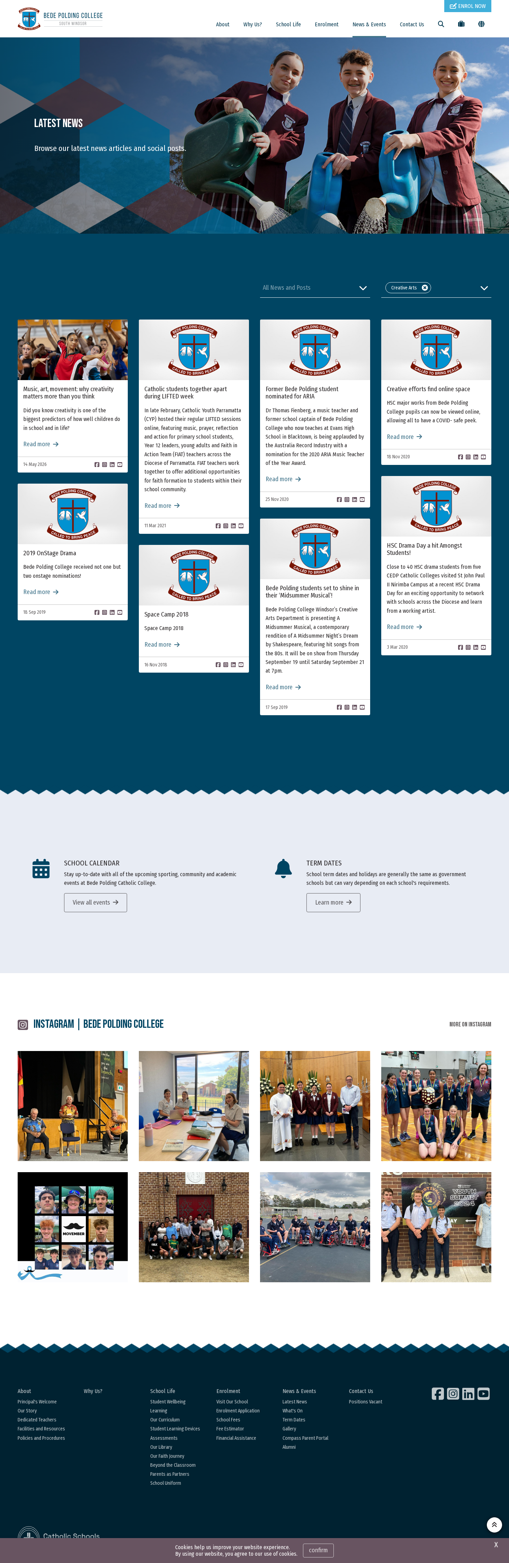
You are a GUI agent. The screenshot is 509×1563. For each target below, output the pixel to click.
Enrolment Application (238, 1411)
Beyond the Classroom (173, 1465)
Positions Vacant (365, 1402)
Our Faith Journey (167, 1456)
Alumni (289, 1447)
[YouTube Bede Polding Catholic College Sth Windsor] (484, 1394)
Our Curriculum (165, 1420)
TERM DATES (324, 863)
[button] (315, 287)
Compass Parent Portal (305, 1438)
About (223, 24)
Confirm (318, 1550)
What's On (293, 1411)
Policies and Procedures (41, 1438)
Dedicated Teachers (37, 1420)
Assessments (164, 1438)
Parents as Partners (169, 1474)
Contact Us (412, 24)
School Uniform (165, 1483)
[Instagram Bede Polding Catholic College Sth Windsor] (454, 1394)
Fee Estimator (230, 1429)
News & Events (369, 24)
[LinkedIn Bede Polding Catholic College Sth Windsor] (469, 1394)
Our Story (27, 1411)
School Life (288, 24)
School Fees (228, 1420)
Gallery (289, 1429)
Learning (158, 1411)
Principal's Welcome (37, 1402)
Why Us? (252, 24)
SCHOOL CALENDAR (91, 863)
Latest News (295, 1402)
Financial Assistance (236, 1438)
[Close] (425, 288)
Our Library (161, 1447)
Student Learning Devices (175, 1429)
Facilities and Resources (41, 1429)
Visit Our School (232, 1402)
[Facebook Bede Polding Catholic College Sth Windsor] (439, 1394)
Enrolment (327, 24)
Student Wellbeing (168, 1402)
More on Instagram (470, 1024)
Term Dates (294, 1420)
